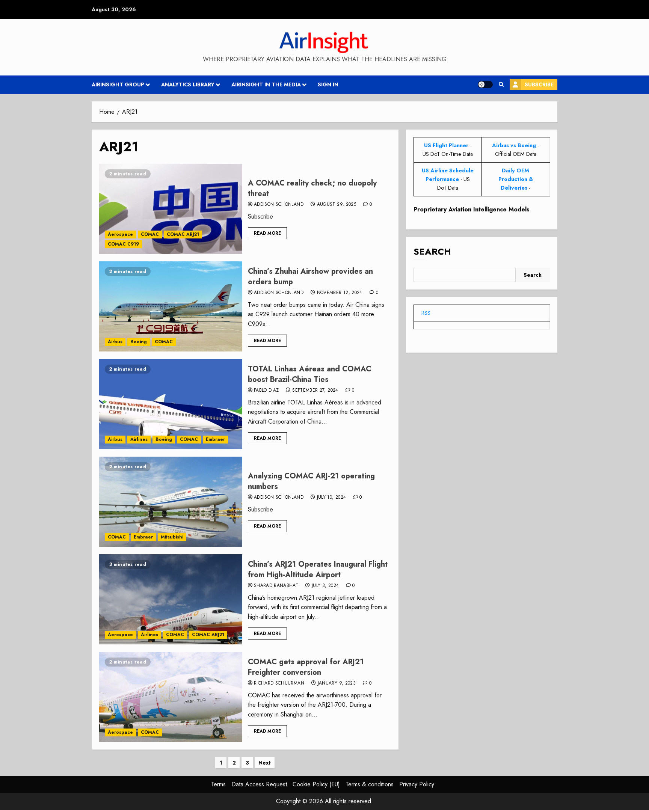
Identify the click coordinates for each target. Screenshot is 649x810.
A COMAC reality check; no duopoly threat (312, 188)
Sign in (328, 84)
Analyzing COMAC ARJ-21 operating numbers (311, 481)
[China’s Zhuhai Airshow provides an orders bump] (170, 306)
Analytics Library (187, 84)
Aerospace (120, 234)
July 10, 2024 (331, 498)
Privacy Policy (416, 784)
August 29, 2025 (336, 205)
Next (264, 762)
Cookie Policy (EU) (316, 784)
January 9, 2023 (337, 683)
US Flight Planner (446, 145)
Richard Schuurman (279, 683)
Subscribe (539, 84)
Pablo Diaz (266, 391)
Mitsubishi (172, 537)
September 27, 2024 (315, 391)
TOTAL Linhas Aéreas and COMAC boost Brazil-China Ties (309, 374)
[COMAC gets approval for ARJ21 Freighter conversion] (170, 697)
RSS (425, 313)
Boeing (138, 341)
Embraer (215, 439)
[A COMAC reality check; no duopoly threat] (170, 209)
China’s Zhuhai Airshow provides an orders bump (310, 276)
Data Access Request (259, 784)
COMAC (150, 234)
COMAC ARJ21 (183, 234)
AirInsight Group (118, 84)
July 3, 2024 (325, 586)
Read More (267, 233)
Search (432, 251)
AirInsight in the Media (266, 84)
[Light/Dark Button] (485, 84)
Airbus (115, 341)
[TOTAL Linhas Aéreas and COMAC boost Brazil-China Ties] (170, 404)
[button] (501, 84)
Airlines (139, 439)
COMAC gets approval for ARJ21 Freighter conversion (306, 667)
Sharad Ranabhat (276, 586)
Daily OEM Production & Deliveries (515, 179)
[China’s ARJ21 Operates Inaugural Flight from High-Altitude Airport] (170, 599)
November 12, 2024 (339, 293)
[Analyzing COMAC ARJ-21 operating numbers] (170, 502)
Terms (218, 784)
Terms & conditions (370, 784)
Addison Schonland (278, 205)
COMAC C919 (123, 244)
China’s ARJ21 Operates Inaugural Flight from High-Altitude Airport (318, 569)
